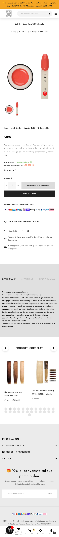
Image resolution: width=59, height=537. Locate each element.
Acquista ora (29, 194)
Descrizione (9, 279)
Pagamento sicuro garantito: (19, 204)
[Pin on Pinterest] (28, 231)
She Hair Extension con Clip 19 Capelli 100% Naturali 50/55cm (43, 394)
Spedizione (27, 279)
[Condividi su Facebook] (22, 231)
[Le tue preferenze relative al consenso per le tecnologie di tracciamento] (54, 532)
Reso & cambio (47, 279)
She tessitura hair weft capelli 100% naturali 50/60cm (13, 396)
